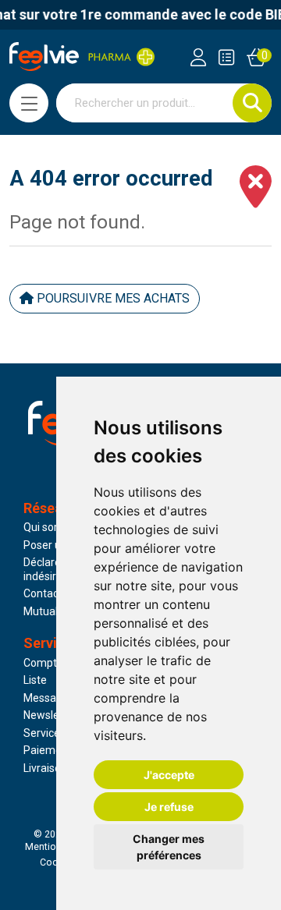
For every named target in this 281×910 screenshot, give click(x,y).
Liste (35, 680)
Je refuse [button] (169, 806)
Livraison (45, 768)
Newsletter (50, 715)
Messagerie (52, 698)
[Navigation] (28, 102)
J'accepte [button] (169, 774)
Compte (43, 663)
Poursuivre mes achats (112, 298)
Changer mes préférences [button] (169, 847)
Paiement (47, 750)
